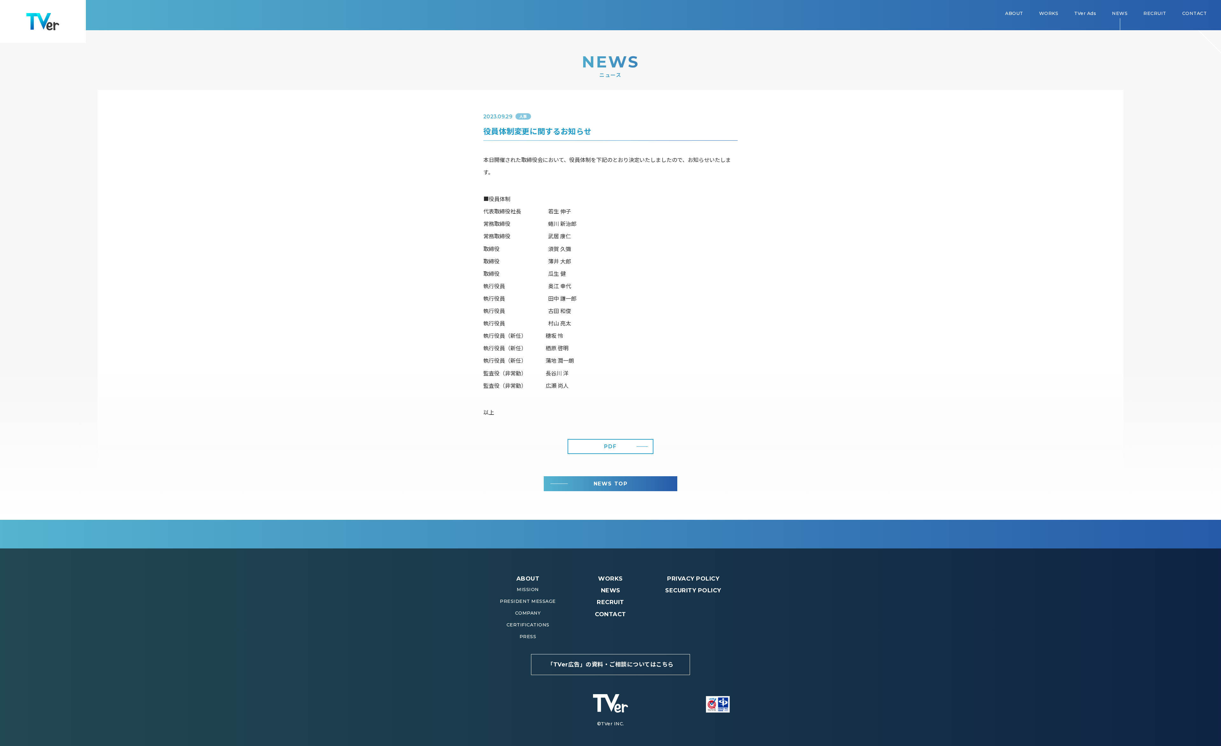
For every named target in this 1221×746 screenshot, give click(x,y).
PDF (610, 446)
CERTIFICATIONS (528, 625)
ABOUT (528, 578)
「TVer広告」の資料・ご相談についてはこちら (610, 664)
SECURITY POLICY (693, 590)
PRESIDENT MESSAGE (528, 601)
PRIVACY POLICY (693, 578)
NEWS (610, 590)
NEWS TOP (611, 484)
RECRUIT (610, 602)
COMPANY (528, 613)
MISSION (528, 589)
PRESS (528, 636)
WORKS (610, 578)
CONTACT (610, 614)
